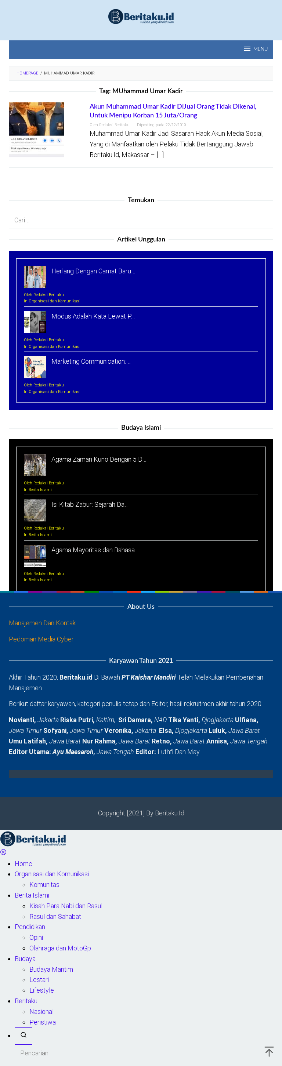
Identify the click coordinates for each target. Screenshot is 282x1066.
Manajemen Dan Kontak (42, 623)
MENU (260, 49)
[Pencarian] (23, 1036)
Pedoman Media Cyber (41, 639)
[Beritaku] (141, 16)
